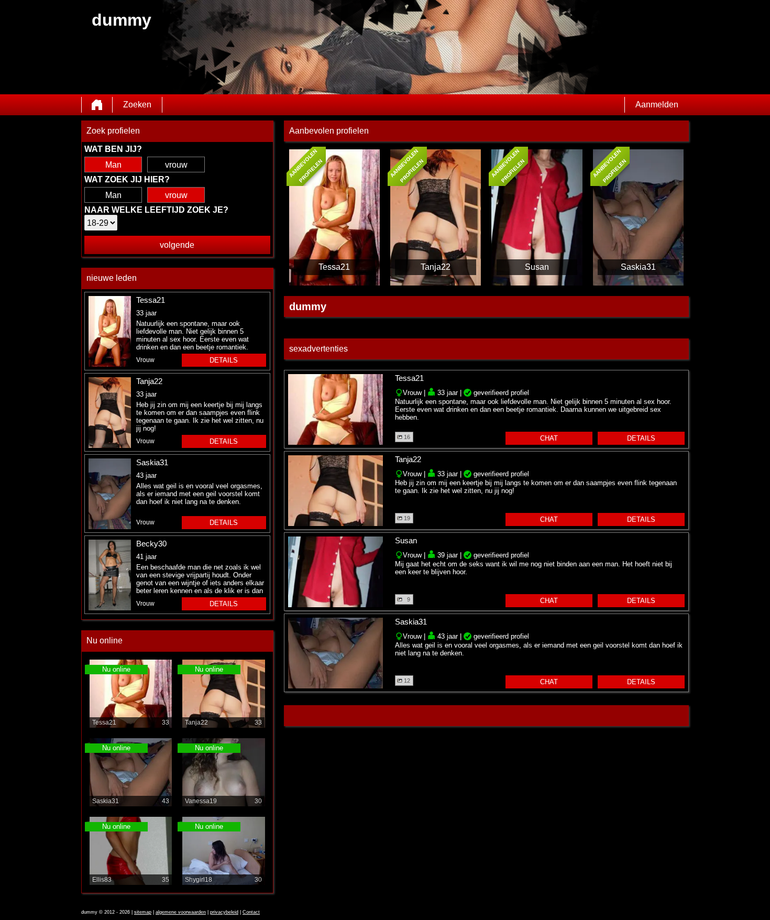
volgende (177, 244)
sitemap (142, 912)
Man (113, 164)
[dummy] (97, 105)
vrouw (176, 164)
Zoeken (137, 104)
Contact (251, 912)
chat (549, 438)
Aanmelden (656, 104)
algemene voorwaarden (181, 912)
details (224, 360)
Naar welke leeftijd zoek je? (156, 209)
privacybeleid (224, 912)
